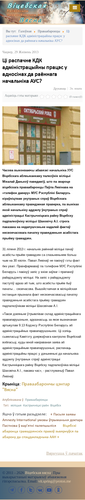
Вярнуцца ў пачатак (64, 453)
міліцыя (16, 405)
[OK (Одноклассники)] (58, 490)
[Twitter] (31, 490)
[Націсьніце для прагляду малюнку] (41, 136)
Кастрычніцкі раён (36, 405)
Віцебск (55, 405)
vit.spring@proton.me (54, 481)
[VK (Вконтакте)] (40, 490)
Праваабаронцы (36, 400)
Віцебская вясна (38, 473)
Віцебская (27, 5)
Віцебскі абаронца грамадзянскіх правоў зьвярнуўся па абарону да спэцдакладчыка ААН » (40, 431)
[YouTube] (49, 490)
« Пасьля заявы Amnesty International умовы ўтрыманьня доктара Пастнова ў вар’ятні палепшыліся (42, 420)
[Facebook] (21, 490)
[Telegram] (12, 490)
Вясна (30, 20)
